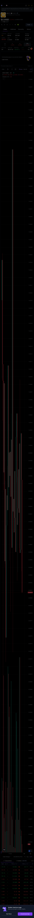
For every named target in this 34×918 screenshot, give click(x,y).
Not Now (9, 914)
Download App (25, 914)
